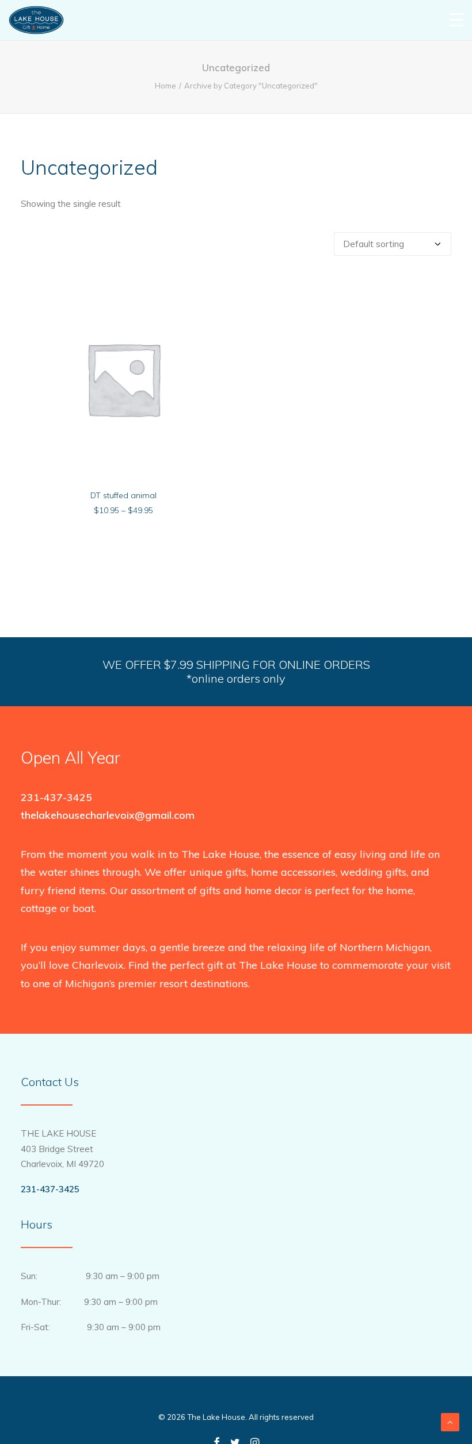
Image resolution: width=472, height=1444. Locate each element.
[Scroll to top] (450, 1421)
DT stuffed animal (123, 495)
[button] (123, 378)
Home (165, 85)
